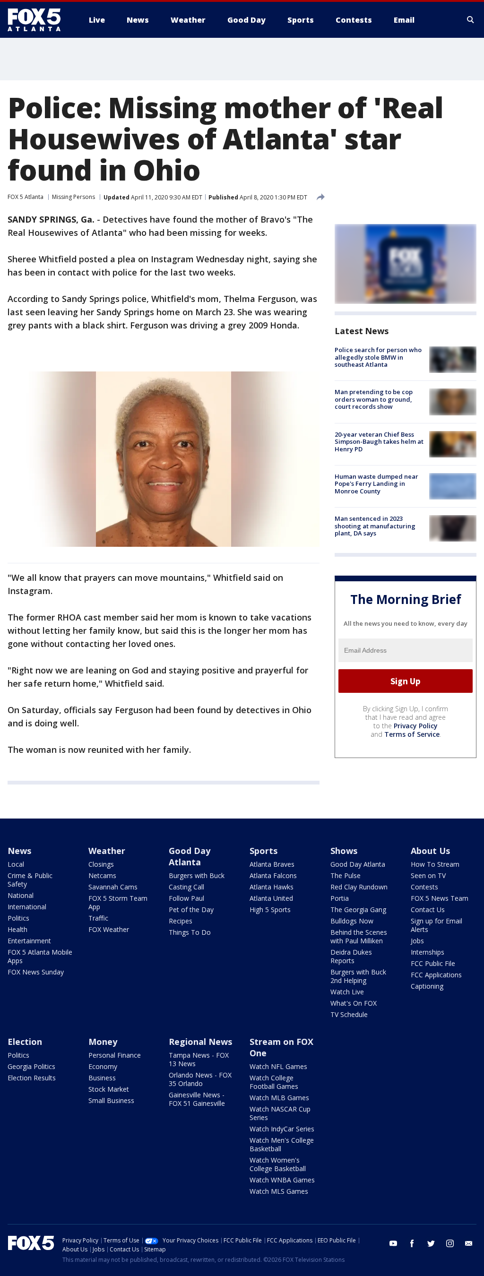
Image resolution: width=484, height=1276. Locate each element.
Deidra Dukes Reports (351, 956)
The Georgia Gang (358, 909)
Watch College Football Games (274, 1082)
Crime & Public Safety (30, 879)
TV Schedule (349, 1014)
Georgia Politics (31, 1066)
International (27, 906)
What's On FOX (353, 1003)
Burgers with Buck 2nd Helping (358, 976)
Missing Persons (73, 197)
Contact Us (428, 909)
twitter (431, 1243)
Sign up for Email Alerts (436, 925)
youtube (393, 1243)
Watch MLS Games (279, 1191)
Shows (343, 850)
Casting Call (186, 886)
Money (102, 1041)
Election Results (32, 1077)
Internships (427, 952)
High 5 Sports (270, 909)
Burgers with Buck (197, 875)
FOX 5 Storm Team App (117, 902)
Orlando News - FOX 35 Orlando (200, 1079)
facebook (412, 1243)
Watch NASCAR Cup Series (280, 1113)
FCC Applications (436, 974)
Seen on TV (428, 875)
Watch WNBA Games (282, 1179)
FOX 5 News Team (439, 898)
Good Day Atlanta (189, 856)
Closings (101, 864)
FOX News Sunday (36, 971)
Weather (106, 850)
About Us (430, 850)
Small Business (111, 1100)
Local (16, 864)
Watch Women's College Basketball (278, 1164)
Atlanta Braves (272, 864)
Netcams (102, 875)
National (21, 895)
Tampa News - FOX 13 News (199, 1059)
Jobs (417, 940)
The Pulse (345, 875)
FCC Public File (433, 963)
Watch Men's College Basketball (282, 1144)
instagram (450, 1243)
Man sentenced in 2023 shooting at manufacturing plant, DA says (375, 525)
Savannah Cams (113, 886)
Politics (18, 918)
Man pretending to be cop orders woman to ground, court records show (374, 399)
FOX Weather (108, 929)
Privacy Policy (416, 725)
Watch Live (347, 991)
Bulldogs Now (351, 920)
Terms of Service (412, 734)
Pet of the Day (191, 909)
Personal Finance (114, 1055)
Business (102, 1077)
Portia (339, 898)
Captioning (427, 986)
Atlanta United (271, 898)
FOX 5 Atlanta (25, 197)
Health (17, 929)
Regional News (200, 1041)
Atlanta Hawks (272, 886)
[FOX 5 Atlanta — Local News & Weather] (39, 20)
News (19, 850)
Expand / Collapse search (470, 19)
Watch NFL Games (278, 1066)
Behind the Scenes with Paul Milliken (358, 936)
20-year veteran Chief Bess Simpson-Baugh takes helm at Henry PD (379, 441)
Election (25, 1041)
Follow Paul (186, 898)
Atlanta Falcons (273, 875)
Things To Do (190, 932)
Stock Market (108, 1089)
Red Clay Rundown (359, 886)
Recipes (180, 920)
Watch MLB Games (279, 1097)
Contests (424, 886)
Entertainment (29, 940)
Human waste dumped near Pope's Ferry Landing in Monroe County (376, 483)
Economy (102, 1066)
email (468, 1243)
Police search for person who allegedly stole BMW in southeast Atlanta (378, 357)
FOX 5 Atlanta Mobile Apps (40, 956)
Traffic (98, 918)
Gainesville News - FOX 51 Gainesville (197, 1099)
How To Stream (435, 864)
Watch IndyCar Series (282, 1128)
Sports (263, 850)
